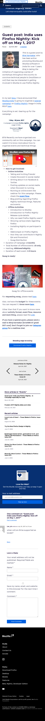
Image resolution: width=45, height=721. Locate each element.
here (9, 106)
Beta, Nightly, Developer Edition (15, 684)
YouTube (3, 689)
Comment (12, 596)
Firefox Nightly (21, 103)
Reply (8, 542)
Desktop (5, 674)
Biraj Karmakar (28, 55)
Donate (5, 654)
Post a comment (12, 520)
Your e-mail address (11, 493)
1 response (23, 47)
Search (41, 5)
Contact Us (6, 650)
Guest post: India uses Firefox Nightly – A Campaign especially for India (19, 396)
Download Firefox (9, 670)
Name (10, 567)
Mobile (5, 677)
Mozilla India (8, 101)
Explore (8, 5)
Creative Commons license (34, 708)
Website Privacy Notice (9, 696)
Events (7, 26)
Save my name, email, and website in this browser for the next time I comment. (22, 589)
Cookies (21, 696)
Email (10, 575)
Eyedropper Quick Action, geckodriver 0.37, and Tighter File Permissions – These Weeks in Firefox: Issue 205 (22, 435)
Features (5, 680)
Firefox (4, 667)
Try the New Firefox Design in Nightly (17, 426)
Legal (28, 696)
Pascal (4, 47)
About (4, 647)
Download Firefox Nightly (17, 1)
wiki (33, 315)
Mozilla (39, 2)
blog (14, 98)
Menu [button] (1, 1)
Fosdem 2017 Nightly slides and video (18, 405)
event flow (24, 196)
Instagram (3, 659)
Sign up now (22, 502)
